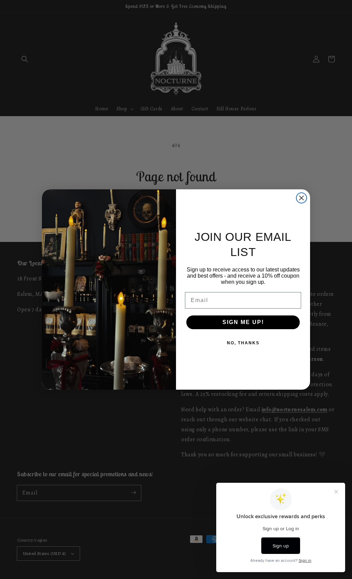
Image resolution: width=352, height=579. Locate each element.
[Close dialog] (301, 198)
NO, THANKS (243, 343)
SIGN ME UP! (243, 322)
